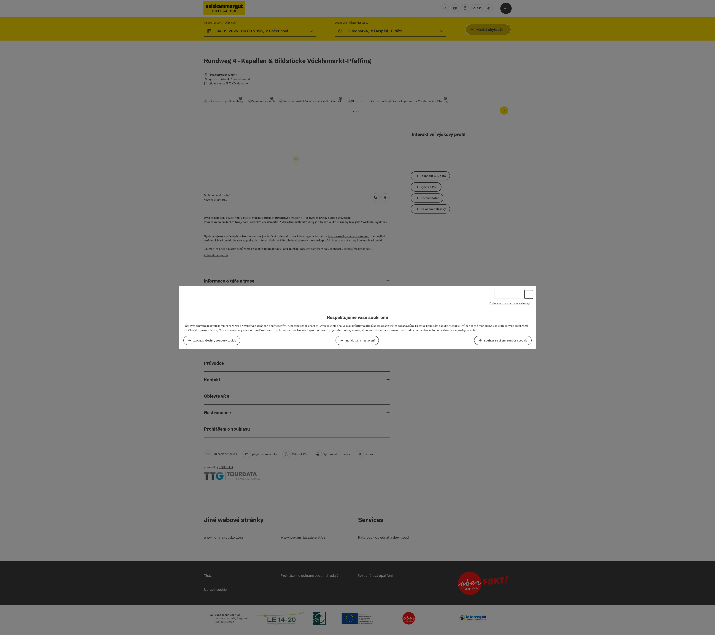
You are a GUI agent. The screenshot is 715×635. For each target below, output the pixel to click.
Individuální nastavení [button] (360, 340)
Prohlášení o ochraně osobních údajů (510, 303)
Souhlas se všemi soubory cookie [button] (505, 340)
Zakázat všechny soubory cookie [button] (214, 340)
